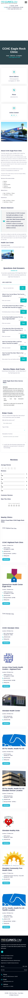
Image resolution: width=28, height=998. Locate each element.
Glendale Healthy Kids (10, 830)
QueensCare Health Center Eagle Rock (12, 585)
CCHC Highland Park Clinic (12, 542)
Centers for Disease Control (7, 955)
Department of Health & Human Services (10, 962)
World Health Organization (6, 958)
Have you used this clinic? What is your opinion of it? (12, 353)
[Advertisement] (14, 26)
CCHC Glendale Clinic (10, 628)
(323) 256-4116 (14, 97)
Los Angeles (19, 55)
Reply (23, 300)
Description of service (7, 433)
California (12, 55)
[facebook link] (2, 952)
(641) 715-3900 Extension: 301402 (16, 7)
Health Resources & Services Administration (10, 960)
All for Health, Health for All (13, 748)
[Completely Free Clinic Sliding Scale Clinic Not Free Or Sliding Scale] (14, 430)
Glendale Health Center (11, 711)
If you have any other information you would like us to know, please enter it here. (12, 330)
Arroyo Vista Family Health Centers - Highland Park (12, 668)
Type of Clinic (5, 427)
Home (7, 55)
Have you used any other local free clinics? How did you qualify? (12, 342)
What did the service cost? (8, 420)
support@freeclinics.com (16, 8)
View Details (6, 559)
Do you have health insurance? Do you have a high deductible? (12, 317)
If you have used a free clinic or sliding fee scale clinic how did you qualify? (12, 306)
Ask (23, 288)
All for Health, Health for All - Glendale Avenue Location (13, 789)
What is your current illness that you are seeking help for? (13, 295)
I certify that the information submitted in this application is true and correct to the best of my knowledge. (14, 446)
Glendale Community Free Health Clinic (12, 869)
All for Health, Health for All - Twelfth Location (13, 909)
